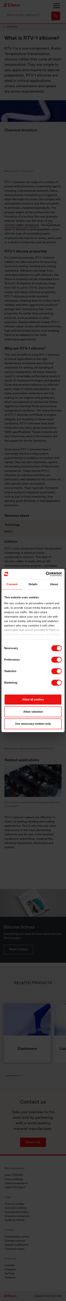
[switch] (56, 660)
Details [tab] (33, 584)
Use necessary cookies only (33, 723)
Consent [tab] (11, 584)
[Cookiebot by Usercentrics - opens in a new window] (46, 574)
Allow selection (33, 711)
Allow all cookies (33, 699)
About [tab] (54, 584)
